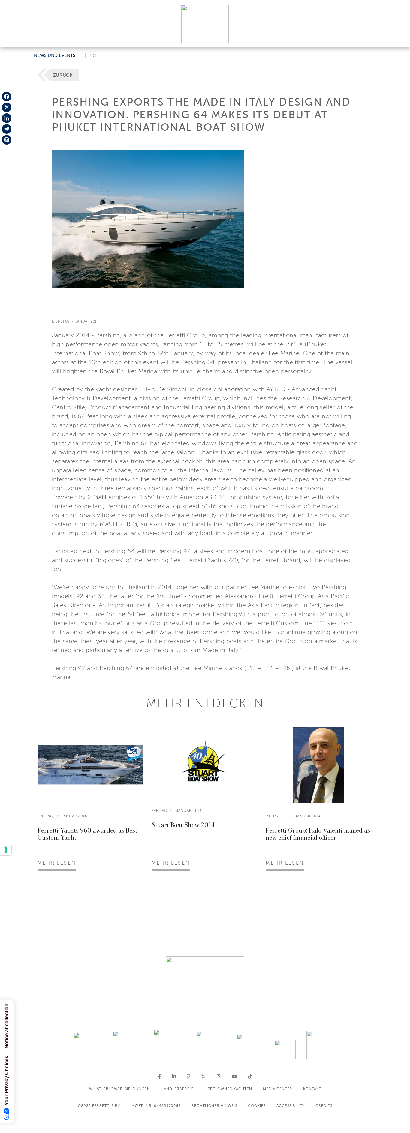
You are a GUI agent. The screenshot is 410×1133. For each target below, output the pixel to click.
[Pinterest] (6, 139)
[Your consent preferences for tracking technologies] (5, 849)
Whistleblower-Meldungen (119, 1089)
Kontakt (312, 1089)
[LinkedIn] (6, 118)
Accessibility (290, 1106)
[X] (6, 107)
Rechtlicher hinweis (214, 1106)
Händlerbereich (179, 1089)
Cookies (257, 1106)
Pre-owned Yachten (230, 1089)
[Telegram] (6, 129)
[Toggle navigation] (398, 37)
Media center (277, 1089)
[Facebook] (6, 96)
